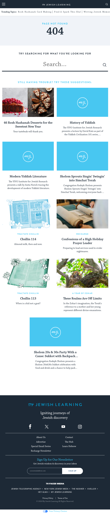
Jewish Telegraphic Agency (26, 489)
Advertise (41, 441)
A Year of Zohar (82, 293)
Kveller (91, 489)
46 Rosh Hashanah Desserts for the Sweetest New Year (28, 125)
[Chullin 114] (28, 213)
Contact (69, 437)
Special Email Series (41, 446)
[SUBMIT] (104, 66)
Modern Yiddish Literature (28, 176)
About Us (40, 437)
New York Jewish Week (56, 489)
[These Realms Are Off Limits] (82, 273)
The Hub (69, 441)
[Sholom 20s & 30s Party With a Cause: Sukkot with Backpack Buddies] (55, 332)
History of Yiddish (82, 123)
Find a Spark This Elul (67, 12)
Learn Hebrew (69, 446)
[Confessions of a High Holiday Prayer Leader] (82, 213)
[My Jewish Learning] (55, 406)
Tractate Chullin (28, 234)
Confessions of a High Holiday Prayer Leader (82, 241)
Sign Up (72, 471)
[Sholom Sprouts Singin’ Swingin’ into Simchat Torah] (82, 156)
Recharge (82, 234)
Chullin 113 (28, 299)
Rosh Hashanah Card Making (35, 12)
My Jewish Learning (61, 492)
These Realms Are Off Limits (82, 299)
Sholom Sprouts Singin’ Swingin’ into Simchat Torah (82, 178)
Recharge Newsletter (41, 450)
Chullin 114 (28, 239)
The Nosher (78, 489)
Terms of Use (63, 498)
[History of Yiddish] (82, 102)
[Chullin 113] (28, 273)
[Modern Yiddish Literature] (28, 156)
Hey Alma (43, 492)
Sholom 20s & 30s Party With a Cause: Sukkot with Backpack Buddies (55, 354)
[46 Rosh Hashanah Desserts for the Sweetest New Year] (28, 102)
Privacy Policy (48, 498)
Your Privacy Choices (58, 511)
